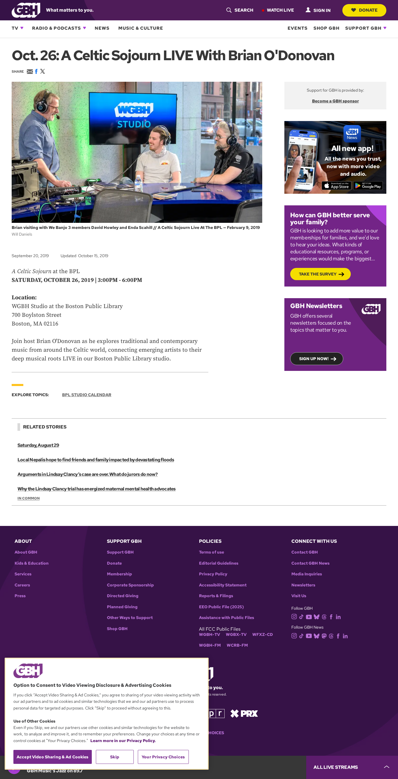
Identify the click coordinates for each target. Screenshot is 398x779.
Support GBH (363, 28)
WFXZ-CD (262, 634)
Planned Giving (122, 606)
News (102, 28)
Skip (114, 757)
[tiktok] (301, 616)
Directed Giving (122, 595)
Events (298, 28)
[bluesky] (316, 616)
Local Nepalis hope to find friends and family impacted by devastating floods (95, 460)
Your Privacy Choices (163, 757)
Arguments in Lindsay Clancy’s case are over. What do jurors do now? (87, 474)
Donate (368, 10)
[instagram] (294, 616)
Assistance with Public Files (226, 617)
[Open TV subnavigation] (21, 27)
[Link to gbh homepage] (26, 10)
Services (23, 574)
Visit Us (298, 595)
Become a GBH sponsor (335, 101)
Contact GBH (304, 552)
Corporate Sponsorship (130, 585)
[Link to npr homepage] (211, 713)
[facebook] (331, 616)
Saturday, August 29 (38, 445)
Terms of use (211, 552)
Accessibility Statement (222, 585)
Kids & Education (32, 563)
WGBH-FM (210, 645)
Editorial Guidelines (218, 563)
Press (20, 595)
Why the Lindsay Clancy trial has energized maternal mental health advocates (96, 489)
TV (15, 28)
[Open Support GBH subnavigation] (384, 27)
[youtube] (309, 616)
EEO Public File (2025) (221, 606)
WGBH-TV (209, 634)
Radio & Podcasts (56, 28)
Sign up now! (314, 358)
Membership (119, 574)
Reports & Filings (216, 595)
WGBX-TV (236, 634)
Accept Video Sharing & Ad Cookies (53, 757)
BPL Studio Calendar (86, 394)
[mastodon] (324, 635)
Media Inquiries (306, 574)
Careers (22, 585)
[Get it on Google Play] (368, 185)
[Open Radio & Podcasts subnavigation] (84, 27)
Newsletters (303, 585)
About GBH (26, 552)
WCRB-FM (237, 645)
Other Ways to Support (130, 617)
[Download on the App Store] (337, 185)
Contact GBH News (310, 563)
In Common (28, 498)
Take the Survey (318, 274)
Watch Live (280, 10)
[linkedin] (338, 616)
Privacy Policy (213, 574)
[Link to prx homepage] (244, 713)
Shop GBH (326, 28)
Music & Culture (140, 28)
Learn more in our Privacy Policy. (123, 740)
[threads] (324, 616)
